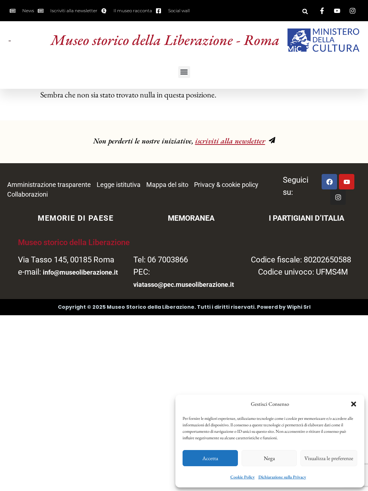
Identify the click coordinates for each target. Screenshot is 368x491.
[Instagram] (338, 197)
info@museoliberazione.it (80, 272)
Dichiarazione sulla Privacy (282, 477)
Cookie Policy (242, 477)
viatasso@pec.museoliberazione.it (183, 284)
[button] (353, 404)
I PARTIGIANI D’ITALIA (306, 218)
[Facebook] (329, 181)
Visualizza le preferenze (328, 458)
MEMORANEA (191, 218)
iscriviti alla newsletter (230, 141)
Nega (269, 458)
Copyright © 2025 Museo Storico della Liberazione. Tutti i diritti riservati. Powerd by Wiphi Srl (184, 307)
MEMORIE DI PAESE (76, 218)
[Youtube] (346, 181)
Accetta (210, 458)
